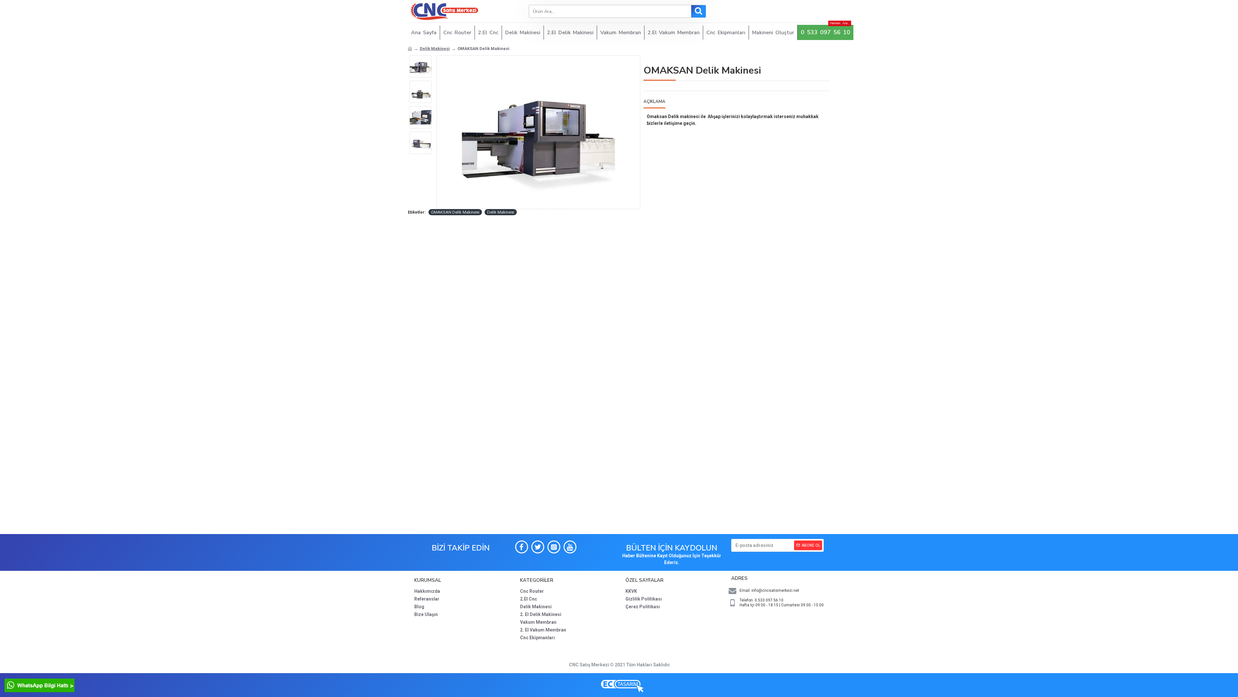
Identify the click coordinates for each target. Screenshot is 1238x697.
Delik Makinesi (435, 48)
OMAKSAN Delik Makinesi (455, 212)
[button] (420, 57)
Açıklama (654, 102)
